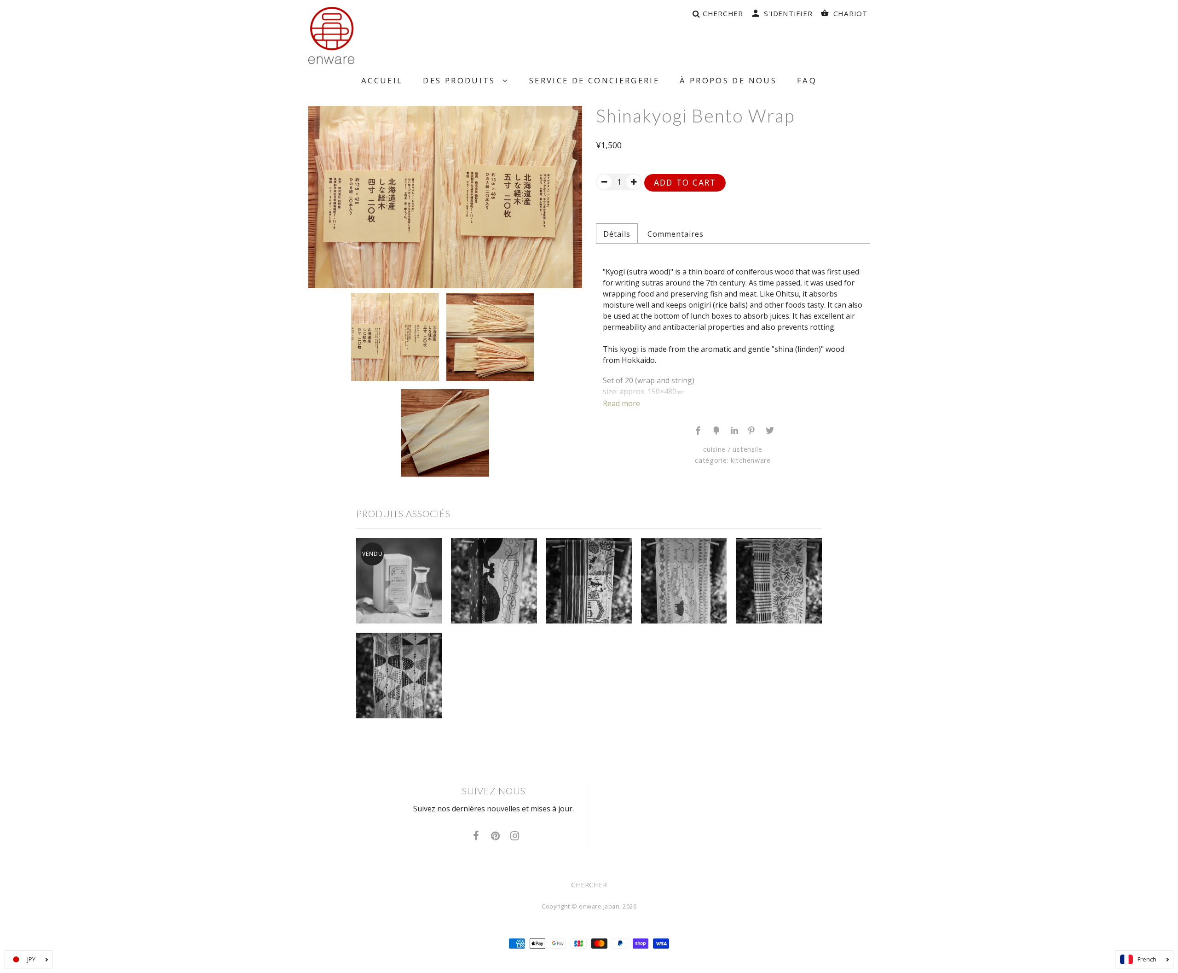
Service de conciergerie (594, 80)
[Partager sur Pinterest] (750, 430)
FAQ (807, 80)
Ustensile (747, 449)
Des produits (462, 80)
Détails (616, 234)
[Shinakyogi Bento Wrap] (445, 197)
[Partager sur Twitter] (768, 430)
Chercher (589, 884)
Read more (621, 403)
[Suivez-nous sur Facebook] (476, 836)
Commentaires (675, 234)
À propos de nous (728, 80)
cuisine (714, 449)
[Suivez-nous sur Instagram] (515, 836)
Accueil (382, 80)
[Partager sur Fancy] (715, 430)
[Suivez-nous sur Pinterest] (495, 836)
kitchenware (751, 460)
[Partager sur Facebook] (698, 430)
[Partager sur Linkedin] (733, 430)
